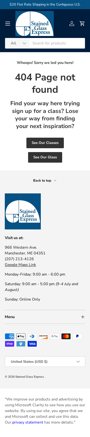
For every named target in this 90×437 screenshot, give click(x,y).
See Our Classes (45, 142)
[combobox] (45, 43)
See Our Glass (45, 157)
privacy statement (27, 422)
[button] (82, 23)
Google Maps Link (20, 264)
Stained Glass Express (30, 377)
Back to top (42, 180)
